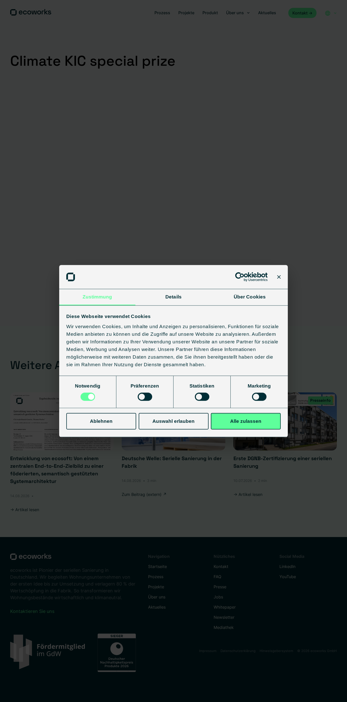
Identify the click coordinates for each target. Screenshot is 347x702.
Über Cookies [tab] (250, 296)
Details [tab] (173, 296)
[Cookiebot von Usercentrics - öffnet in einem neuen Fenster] (245, 277)
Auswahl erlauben (173, 421)
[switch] (145, 397)
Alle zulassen (245, 421)
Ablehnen (101, 421)
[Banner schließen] (279, 277)
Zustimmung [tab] (97, 296)
